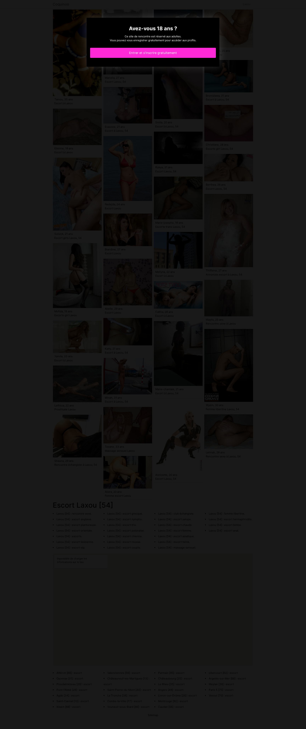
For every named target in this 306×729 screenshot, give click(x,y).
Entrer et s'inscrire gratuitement (153, 53)
